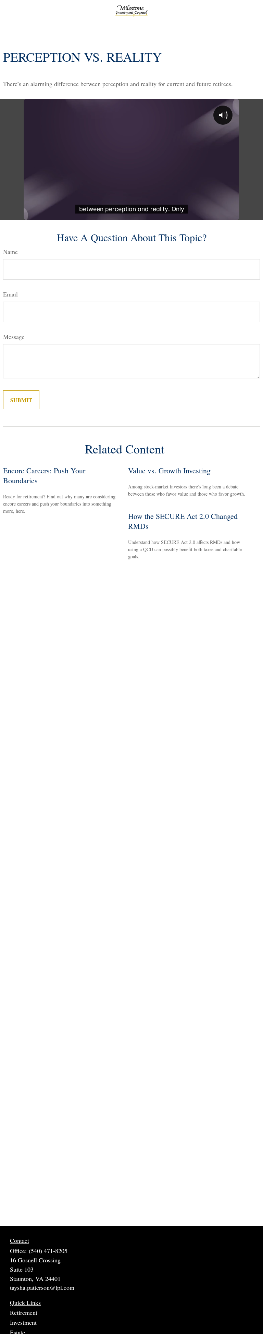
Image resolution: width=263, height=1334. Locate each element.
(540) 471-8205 (48, 1251)
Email (10, 294)
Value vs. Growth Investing (169, 470)
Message (14, 336)
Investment (23, 1322)
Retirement (23, 1312)
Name (10, 251)
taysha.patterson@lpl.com (42, 1287)
